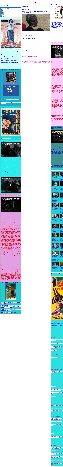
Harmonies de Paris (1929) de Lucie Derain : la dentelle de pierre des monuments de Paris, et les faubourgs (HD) (55, 199)
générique (2, 13)
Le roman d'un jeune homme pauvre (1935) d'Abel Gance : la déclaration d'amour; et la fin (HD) (55, 230)
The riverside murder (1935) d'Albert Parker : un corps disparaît (55, 220)
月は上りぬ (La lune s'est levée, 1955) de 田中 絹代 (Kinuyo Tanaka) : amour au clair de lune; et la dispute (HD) (55, 178)
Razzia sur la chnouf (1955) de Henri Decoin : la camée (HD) (55, 248)
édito (1, 9)
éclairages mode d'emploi (5, 8)
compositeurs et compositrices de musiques (35, 61)
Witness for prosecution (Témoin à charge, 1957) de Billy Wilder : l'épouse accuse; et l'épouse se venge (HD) (55, 269)
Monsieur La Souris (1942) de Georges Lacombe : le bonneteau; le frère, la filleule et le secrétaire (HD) (55, 240)
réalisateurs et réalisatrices (33, 62)
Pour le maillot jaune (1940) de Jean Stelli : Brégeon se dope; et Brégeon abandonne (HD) (55, 209)
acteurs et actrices (25, 61)
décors (2, 11)
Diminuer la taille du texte (42, 4)
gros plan (2, 14)
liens (1, 15)
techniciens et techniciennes (42, 62)
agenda (2, 10)
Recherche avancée (19, 6)
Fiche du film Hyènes (28, 38)
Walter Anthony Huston (6, 138)
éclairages (34, 2)
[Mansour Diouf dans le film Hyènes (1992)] (36, 14)
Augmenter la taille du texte (32, 4)
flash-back (2, 12)
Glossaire (2, 16)
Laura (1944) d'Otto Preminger (56, 421)
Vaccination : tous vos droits (12, 99)
